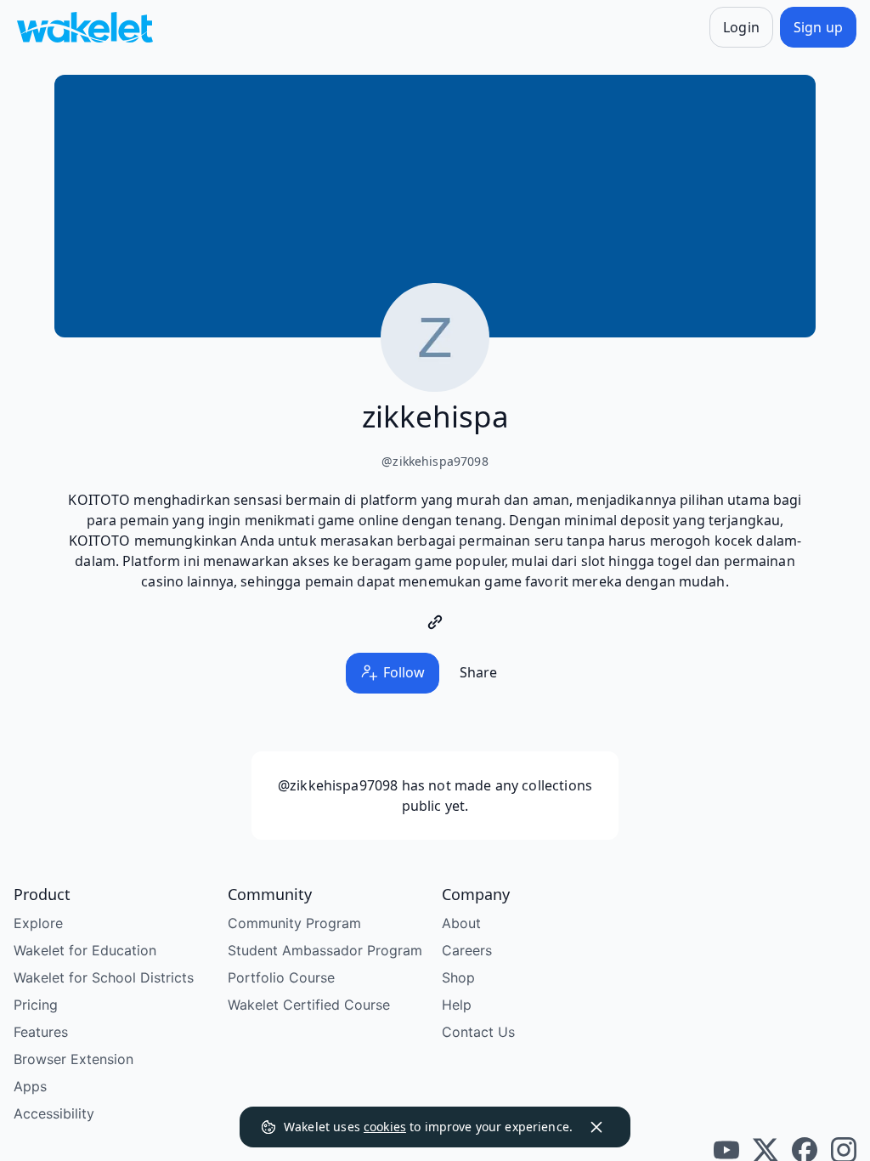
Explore (38, 923)
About (461, 923)
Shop (458, 977)
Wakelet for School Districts (104, 977)
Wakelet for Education (85, 950)
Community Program (294, 923)
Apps (30, 1086)
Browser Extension (73, 1059)
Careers (467, 950)
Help (457, 1004)
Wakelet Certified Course (309, 1004)
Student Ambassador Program (325, 950)
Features (41, 1031)
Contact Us (478, 1031)
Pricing (36, 1004)
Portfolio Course (281, 977)
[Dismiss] (596, 1127)
